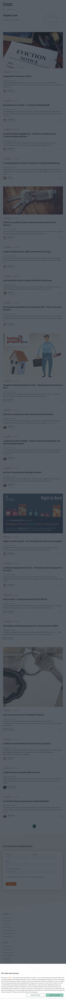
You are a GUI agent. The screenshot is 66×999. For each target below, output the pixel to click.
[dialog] (33, 981)
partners (10, 977)
